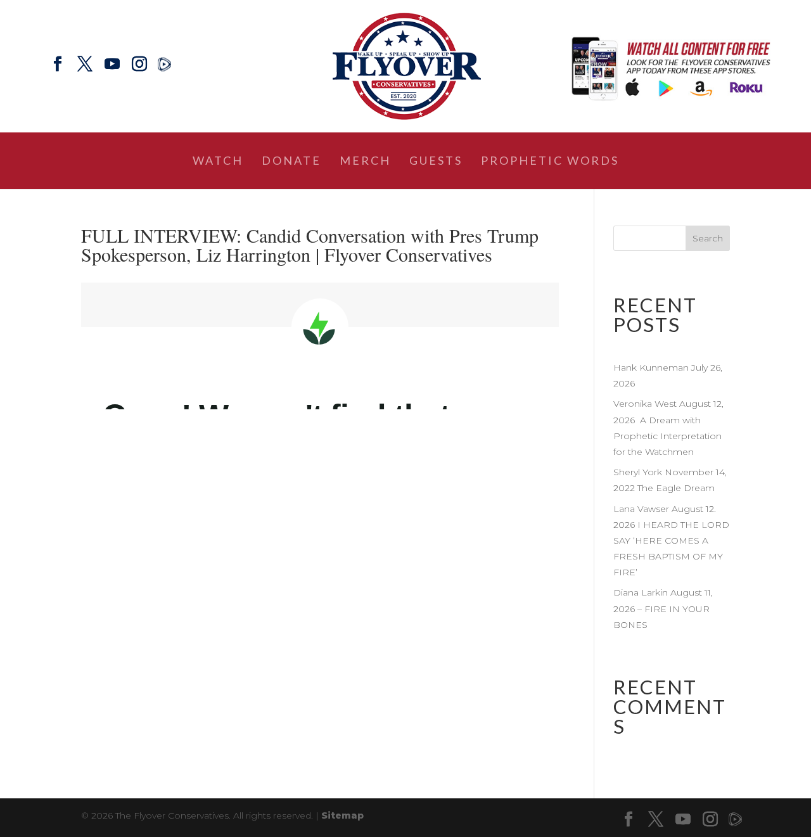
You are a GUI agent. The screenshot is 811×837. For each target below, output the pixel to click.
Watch (218, 161)
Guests (436, 161)
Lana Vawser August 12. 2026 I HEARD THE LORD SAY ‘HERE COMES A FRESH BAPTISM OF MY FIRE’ (671, 540)
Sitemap (342, 815)
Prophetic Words (550, 161)
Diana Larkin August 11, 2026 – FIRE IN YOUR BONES (663, 608)
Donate (291, 161)
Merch (365, 161)
